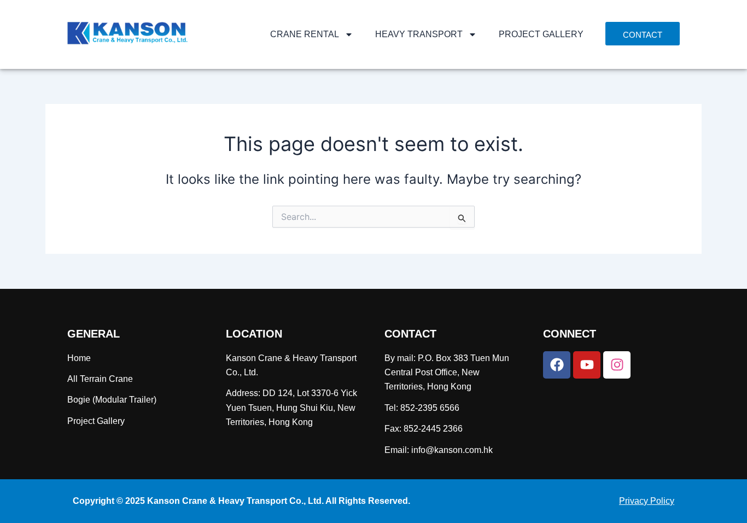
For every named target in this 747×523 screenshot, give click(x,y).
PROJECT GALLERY (541, 34)
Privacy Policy (646, 500)
